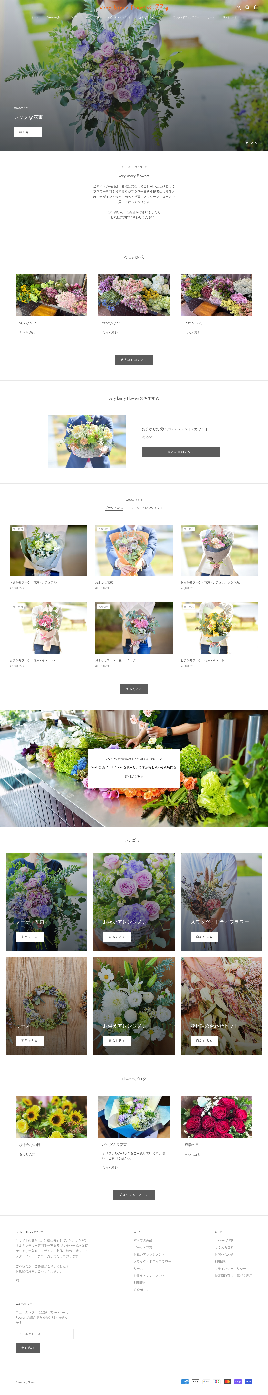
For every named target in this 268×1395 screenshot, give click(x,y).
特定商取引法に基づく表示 (233, 1275)
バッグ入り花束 (114, 1144)
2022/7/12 (27, 323)
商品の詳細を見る (181, 452)
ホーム (34, 17)
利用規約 (140, 1282)
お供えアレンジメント (151, 17)
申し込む (28, 1348)
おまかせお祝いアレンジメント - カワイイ (175, 429)
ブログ (73, 17)
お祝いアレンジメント (119, 17)
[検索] (247, 7)
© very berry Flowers (25, 1382)
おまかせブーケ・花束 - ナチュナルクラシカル (211, 582)
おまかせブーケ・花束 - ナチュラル (33, 582)
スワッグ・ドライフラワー (185, 17)
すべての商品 (143, 1240)
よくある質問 (224, 1247)
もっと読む (27, 332)
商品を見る (134, 689)
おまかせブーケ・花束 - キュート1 (203, 660)
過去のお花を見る (134, 360)
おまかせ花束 (104, 582)
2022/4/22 (111, 323)
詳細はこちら (134, 776)
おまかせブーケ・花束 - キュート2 (32, 660)
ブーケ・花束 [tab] (114, 508)
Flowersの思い (54, 17)
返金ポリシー (143, 1290)
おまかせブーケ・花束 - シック (115, 660)
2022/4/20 (194, 323)
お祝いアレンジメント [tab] (148, 508)
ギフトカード (230, 17)
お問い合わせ (224, 1254)
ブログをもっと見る (134, 1195)
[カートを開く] (256, 7)
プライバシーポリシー (230, 1268)
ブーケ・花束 (92, 17)
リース (210, 17)
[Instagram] (17, 1280)
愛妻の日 (192, 1144)
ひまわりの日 (29, 1144)
